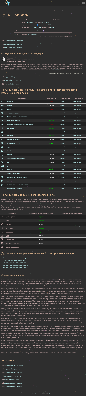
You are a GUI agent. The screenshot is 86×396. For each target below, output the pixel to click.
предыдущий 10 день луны (12, 80)
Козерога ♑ (41, 31)
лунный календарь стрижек (13, 386)
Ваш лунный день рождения (13, 47)
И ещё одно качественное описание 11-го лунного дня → (67, 73)
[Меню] (83, 3)
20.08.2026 (45, 22)
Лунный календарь (37, 393)
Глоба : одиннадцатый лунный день (14, 260)
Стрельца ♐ (35, 25)
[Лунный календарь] (7, 3)
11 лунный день (37, 27)
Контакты (51, 393)
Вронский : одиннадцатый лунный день (15, 265)
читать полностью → (58, 70)
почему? (62, 101)
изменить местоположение (76, 11)
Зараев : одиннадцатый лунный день (14, 262)
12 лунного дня (32, 34)
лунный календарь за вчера (13, 44)
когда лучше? (77, 101)
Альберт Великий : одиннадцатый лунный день (18, 258)
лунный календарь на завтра (13, 40)
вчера (52, 27)
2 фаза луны (29, 22)
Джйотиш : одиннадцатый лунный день (15, 267)
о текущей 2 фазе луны (11, 84)
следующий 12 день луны (12, 77)
